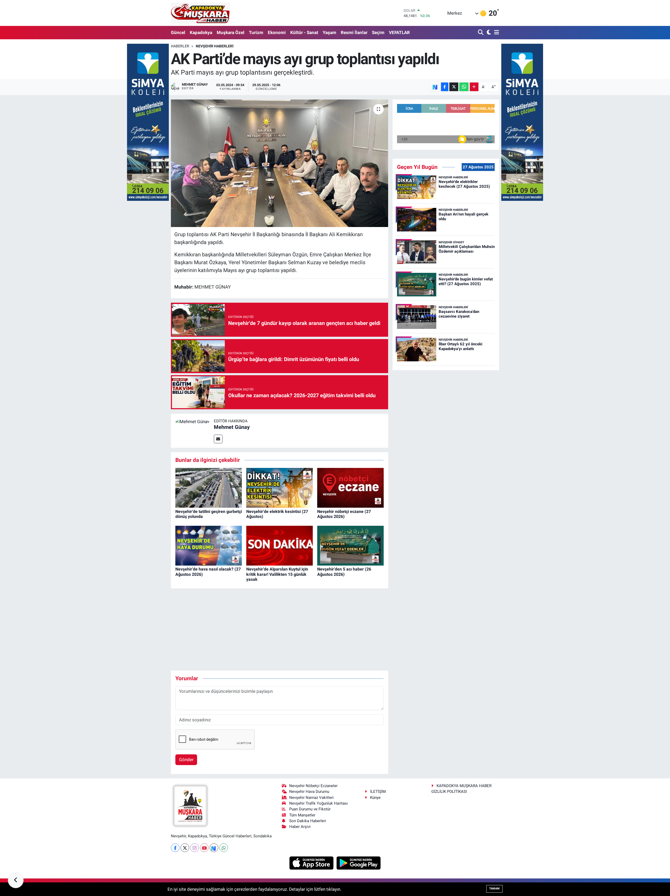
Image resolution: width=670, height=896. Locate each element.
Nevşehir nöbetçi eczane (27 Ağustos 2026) (344, 514)
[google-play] (359, 862)
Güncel (178, 32)
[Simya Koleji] (148, 121)
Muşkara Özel (230, 32)
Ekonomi (277, 32)
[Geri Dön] (16, 880)
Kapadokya (201, 32)
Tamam (494, 888)
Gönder (186, 759)
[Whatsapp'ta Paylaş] (463, 86)
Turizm (256, 32)
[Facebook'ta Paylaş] (444, 86)
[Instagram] (194, 847)
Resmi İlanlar (354, 32)
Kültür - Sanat (304, 32)
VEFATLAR (399, 32)
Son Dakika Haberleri (307, 820)
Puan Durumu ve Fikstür (310, 809)
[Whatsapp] (223, 847)
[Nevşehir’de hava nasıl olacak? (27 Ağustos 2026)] (208, 545)
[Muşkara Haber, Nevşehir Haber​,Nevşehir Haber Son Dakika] (200, 13)
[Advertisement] (279, 629)
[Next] (214, 847)
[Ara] (481, 32)
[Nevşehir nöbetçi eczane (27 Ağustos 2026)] (350, 487)
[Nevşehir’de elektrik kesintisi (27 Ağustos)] (279, 487)
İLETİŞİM (378, 791)
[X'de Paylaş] (453, 86)
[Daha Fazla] (474, 86)
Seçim (378, 32)
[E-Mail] (218, 439)
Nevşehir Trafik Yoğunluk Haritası (318, 803)
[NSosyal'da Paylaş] (435, 86)
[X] (185, 847)
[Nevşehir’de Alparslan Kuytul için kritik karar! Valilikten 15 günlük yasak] (279, 545)
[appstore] (312, 862)
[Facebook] (175, 847)
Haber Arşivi (300, 826)
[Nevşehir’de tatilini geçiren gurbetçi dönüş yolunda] (208, 487)
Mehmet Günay (232, 427)
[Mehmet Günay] (192, 421)
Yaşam (329, 32)
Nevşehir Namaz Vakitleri (311, 797)
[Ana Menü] (495, 32)
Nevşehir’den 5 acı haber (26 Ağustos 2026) (344, 572)
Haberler (180, 46)
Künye (375, 797)
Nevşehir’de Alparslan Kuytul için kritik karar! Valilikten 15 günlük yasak (277, 574)
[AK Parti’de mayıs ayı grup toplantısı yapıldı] (279, 163)
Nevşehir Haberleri (214, 46)
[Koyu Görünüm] (488, 32)
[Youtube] (204, 847)
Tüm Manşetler (302, 815)
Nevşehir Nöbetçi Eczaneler (313, 785)
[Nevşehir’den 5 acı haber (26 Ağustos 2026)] (350, 545)
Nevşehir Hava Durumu (309, 791)
